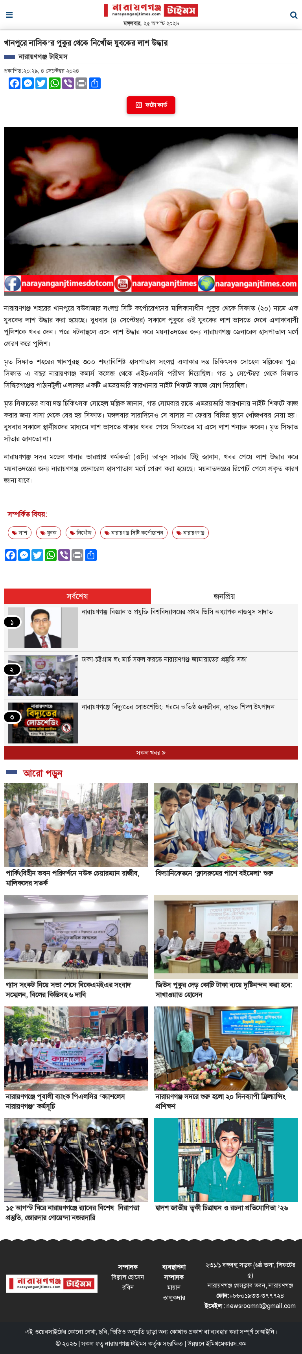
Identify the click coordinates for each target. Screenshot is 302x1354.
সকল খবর (149, 753)
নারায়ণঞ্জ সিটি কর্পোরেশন (136, 532)
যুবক (51, 532)
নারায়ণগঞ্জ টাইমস (126, 1343)
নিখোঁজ (83, 532)
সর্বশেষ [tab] (77, 596)
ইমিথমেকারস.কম (226, 1343)
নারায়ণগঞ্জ (193, 532)
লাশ (22, 532)
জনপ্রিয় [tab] (224, 596)
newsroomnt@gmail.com (261, 1306)
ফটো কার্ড (156, 105)
